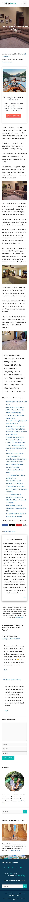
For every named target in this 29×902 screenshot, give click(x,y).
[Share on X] (12, 525)
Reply (5, 670)
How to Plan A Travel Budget (15, 407)
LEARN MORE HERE (14, 850)
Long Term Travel (9, 531)
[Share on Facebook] (5, 525)
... (24, 596)
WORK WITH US (13, 880)
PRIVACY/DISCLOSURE (20, 893)
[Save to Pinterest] (19, 525)
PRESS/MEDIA (21, 880)
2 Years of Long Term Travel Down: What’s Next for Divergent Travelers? (16, 489)
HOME (6, 893)
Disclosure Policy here (7, 62)
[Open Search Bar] (21, 3)
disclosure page (19, 617)
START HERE (11, 893)
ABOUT (6, 880)
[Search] (25, 811)
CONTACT (18, 895)
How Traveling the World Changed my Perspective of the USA (16, 508)
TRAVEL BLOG (12, 895)
